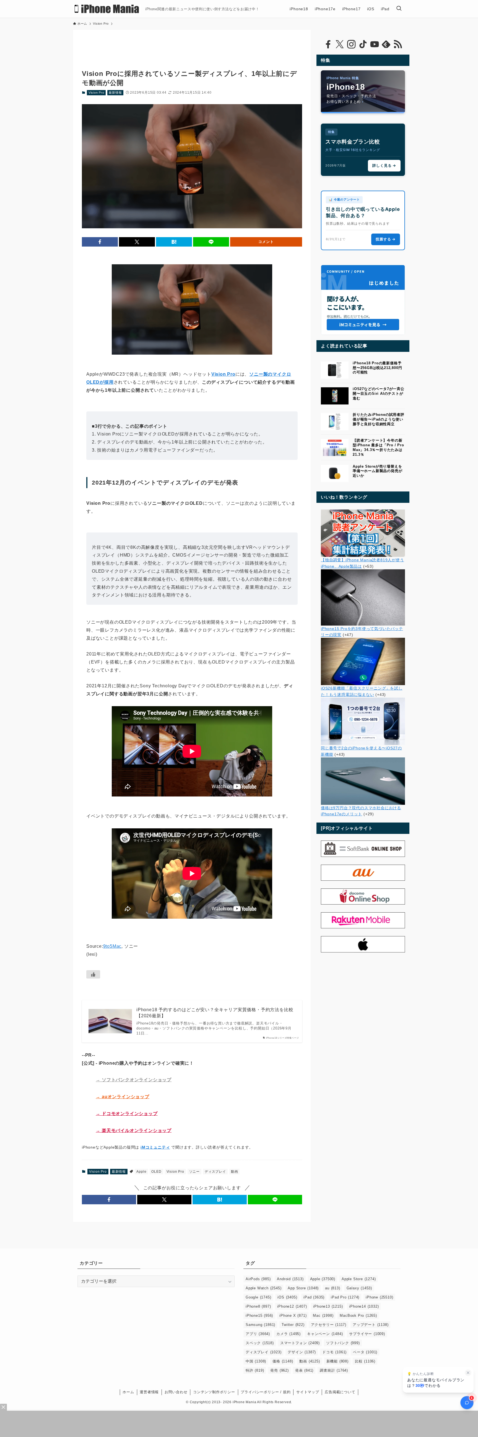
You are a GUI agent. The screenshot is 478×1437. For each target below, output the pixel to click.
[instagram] (351, 44)
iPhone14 (364, 1306)
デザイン (302, 1352)
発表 (304, 1370)
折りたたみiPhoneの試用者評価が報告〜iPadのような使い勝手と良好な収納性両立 (378, 419)
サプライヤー (367, 1334)
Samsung (260, 1325)
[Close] (3, 1407)
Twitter (293, 1325)
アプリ (258, 1334)
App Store (303, 1288)
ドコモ (334, 1352)
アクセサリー (328, 1325)
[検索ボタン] (399, 9)
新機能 (337, 1361)
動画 (234, 1172)
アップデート (370, 1325)
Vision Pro (96, 92)
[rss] (398, 44)
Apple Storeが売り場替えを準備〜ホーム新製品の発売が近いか (377, 471)
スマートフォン (300, 1343)
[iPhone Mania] (107, 8)
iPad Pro (345, 1297)
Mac (323, 1315)
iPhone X (292, 1315)
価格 (282, 1361)
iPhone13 (328, 1306)
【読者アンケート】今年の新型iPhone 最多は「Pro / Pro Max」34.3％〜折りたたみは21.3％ (378, 447)
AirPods (258, 1279)
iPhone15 (259, 1315)
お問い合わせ (176, 1392)
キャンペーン (325, 1334)
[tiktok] (363, 44)
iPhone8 (258, 1306)
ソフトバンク (343, 1343)
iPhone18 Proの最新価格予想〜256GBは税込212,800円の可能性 (377, 368)
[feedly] (386, 44)
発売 (279, 1370)
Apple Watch (263, 1288)
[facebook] (328, 44)
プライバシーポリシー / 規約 (265, 1392)
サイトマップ (307, 1392)
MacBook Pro (358, 1315)
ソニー (194, 1172)
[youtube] (375, 44)
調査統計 (334, 1370)
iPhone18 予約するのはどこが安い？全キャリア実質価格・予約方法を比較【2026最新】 (214, 1012)
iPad (313, 1297)
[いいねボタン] (93, 974)
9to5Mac (112, 946)
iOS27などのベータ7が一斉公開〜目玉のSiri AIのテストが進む (378, 393)
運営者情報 (149, 1392)
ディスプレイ (215, 1172)
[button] (100, 242)
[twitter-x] (340, 44)
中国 (256, 1361)
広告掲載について (340, 1392)
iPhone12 (292, 1306)
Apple (141, 1172)
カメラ (288, 1334)
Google (258, 1297)
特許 (255, 1370)
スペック (260, 1343)
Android (290, 1279)
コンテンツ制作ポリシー (214, 1392)
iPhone (379, 1297)
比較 (365, 1361)
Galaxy (359, 1288)
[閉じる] (468, 1372)
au (332, 1288)
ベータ (365, 1352)
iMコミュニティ (155, 1147)
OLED (156, 1172)
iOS (287, 1297)
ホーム (128, 1392)
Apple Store (359, 1279)
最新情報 (115, 92)
